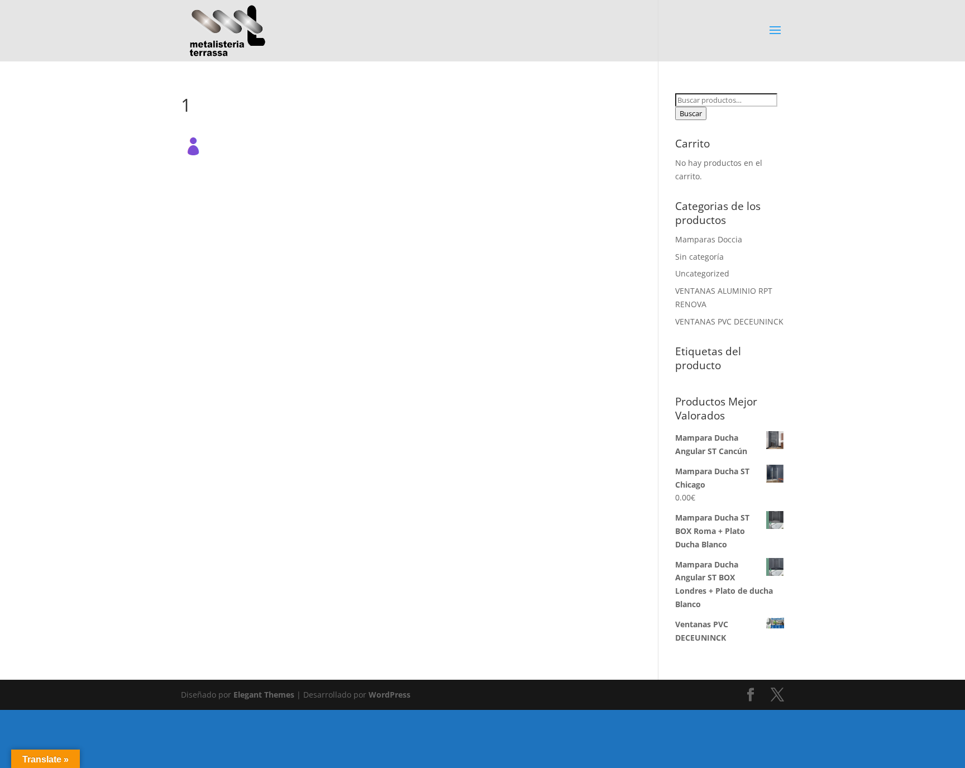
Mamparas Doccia (708, 239)
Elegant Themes (263, 694)
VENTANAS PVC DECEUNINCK (729, 321)
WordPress (389, 694)
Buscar (691, 113)
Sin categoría (699, 256)
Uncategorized (702, 273)
